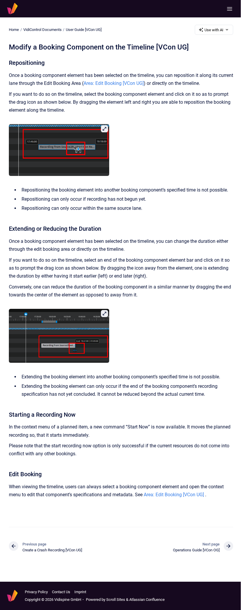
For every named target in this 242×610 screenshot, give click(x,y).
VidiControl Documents (42, 29)
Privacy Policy (36, 592)
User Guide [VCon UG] (84, 29)
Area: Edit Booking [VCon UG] (114, 83)
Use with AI (214, 30)
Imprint (80, 592)
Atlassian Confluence (147, 599)
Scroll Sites (115, 599)
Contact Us (61, 592)
